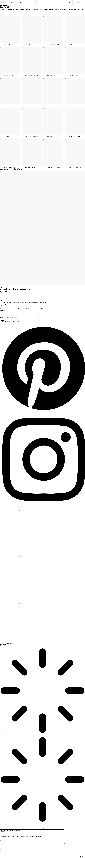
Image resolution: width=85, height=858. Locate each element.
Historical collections (11, 13)
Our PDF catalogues (5, 507)
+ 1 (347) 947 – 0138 (15, 321)
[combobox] (42, 647)
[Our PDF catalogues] (0, 507)
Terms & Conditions (3, 644)
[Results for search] (42, 691)
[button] (0, 229)
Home (1, 13)
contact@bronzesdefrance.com (6, 324)
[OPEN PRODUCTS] (2, 2)
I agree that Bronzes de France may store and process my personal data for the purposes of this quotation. (21, 836)
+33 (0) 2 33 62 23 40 (4, 321)
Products (4, 13)
